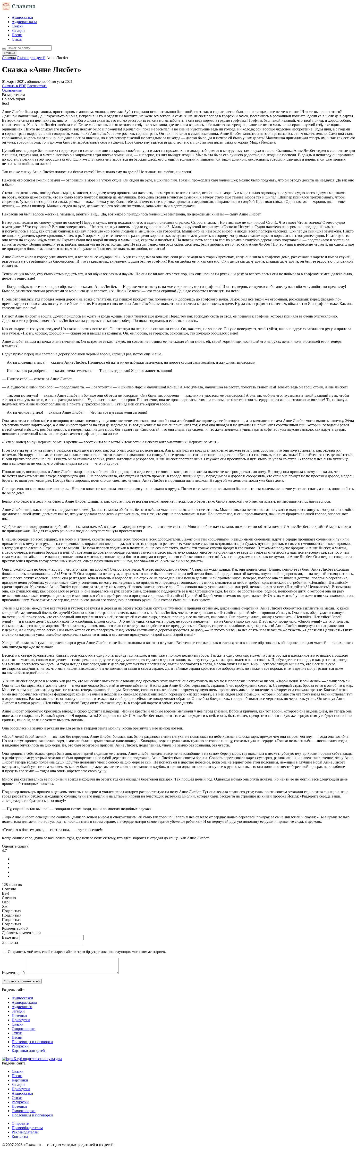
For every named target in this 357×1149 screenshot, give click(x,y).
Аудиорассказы (24, 22)
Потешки (19, 1015)
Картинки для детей (28, 1050)
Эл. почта (10, 942)
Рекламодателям (25, 1132)
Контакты (20, 1136)
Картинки (20, 1080)
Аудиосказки (22, 17)
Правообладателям (27, 1128)
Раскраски (20, 1046)
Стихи (17, 39)
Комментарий (13, 972)
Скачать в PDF (14, 86)
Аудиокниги (22, 1007)
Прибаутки (21, 1020)
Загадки (18, 30)
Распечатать (37, 86)
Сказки (18, 26)
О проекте (20, 1123)
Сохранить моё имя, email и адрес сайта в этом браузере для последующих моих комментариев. (87, 952)
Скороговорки (23, 1029)
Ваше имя (10, 937)
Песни (17, 35)
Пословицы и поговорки (32, 1042)
